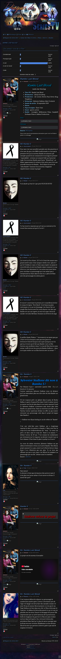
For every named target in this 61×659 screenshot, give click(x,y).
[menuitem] (5, 34)
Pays (24, 34)
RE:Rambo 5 (25, 144)
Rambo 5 (24, 506)
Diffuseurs (31, 34)
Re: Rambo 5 (25, 374)
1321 (9, 167)
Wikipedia (29, 131)
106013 (10, 108)
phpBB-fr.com (32, 645)
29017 (9, 208)
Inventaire (5, 115)
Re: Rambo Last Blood (30, 550)
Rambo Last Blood (10, 43)
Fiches (19, 34)
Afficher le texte (26, 121)
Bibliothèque (12, 34)
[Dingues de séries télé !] (30, 16)
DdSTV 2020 (32, 647)
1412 (9, 624)
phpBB (27, 644)
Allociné (28, 457)
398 (9, 497)
